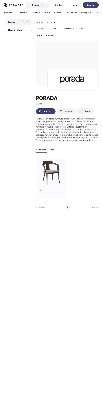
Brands (57, 12)
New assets (10, 12)
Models (36, 12)
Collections (71, 12)
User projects (88, 12)
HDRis (47, 12)
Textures (24, 12)
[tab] (41, 149)
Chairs (39, 103)
